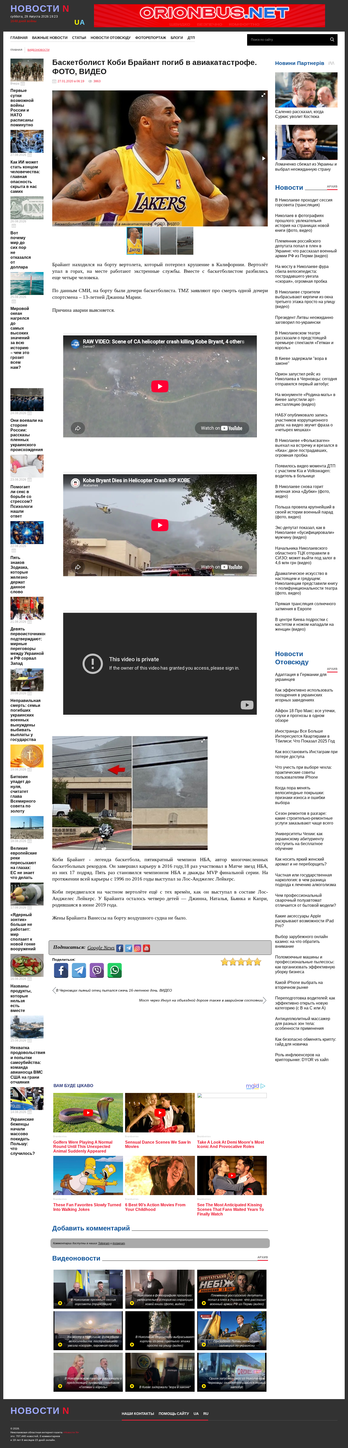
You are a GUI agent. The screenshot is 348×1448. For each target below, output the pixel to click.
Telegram (104, 1243)
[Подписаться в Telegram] (129, 947)
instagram (119, 1243)
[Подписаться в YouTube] (147, 947)
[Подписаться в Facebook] (120, 947)
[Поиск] (332, 39)
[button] (263, 95)
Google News (101, 947)
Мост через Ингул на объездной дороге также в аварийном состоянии (201, 1000)
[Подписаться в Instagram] (138, 947)
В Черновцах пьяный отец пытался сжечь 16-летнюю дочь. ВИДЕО (114, 990)
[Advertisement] (160, 1041)
